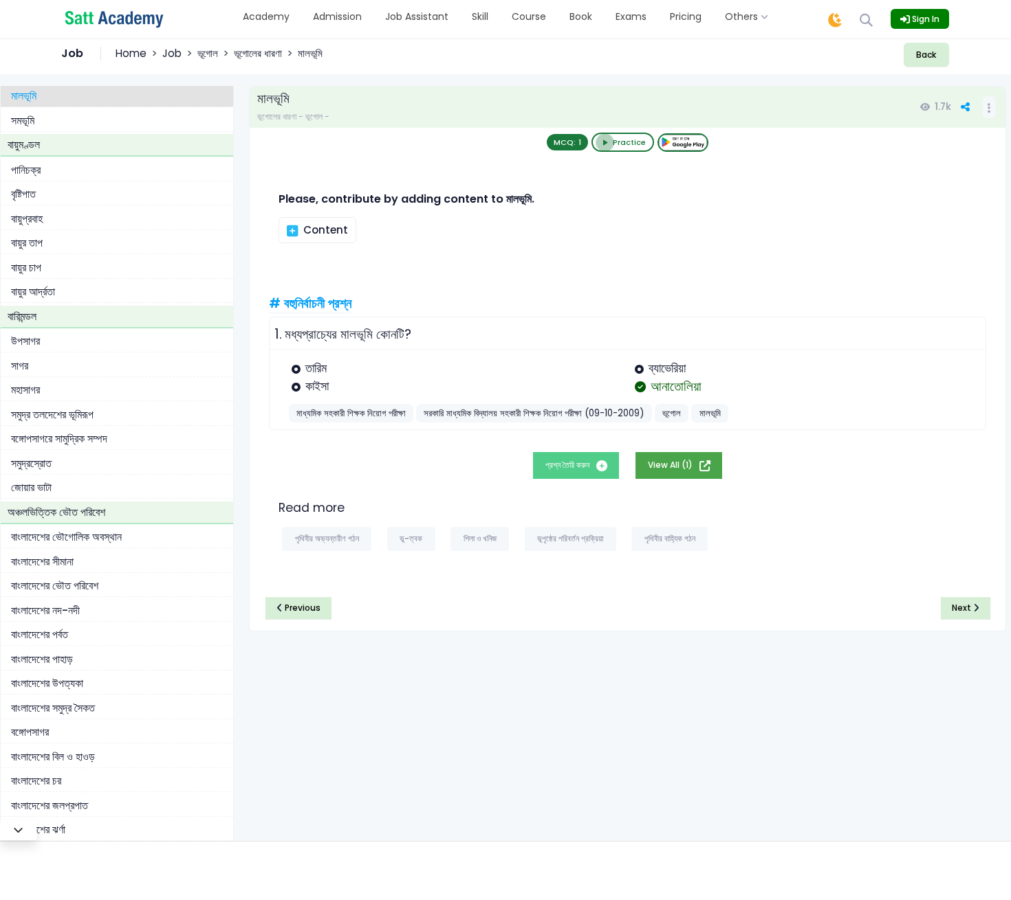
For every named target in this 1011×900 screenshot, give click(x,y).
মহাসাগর (25, 390)
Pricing (686, 16)
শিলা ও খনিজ (480, 538)
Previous (301, 608)
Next (962, 608)
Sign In (924, 19)
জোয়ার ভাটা (31, 488)
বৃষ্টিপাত (23, 195)
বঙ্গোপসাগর (30, 733)
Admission (337, 16)
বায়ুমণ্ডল (24, 145)
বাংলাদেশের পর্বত (39, 635)
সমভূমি (22, 120)
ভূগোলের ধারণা (258, 53)
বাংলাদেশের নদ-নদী (45, 610)
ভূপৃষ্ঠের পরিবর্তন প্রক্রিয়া (570, 538)
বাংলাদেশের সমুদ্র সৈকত (53, 708)
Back (926, 54)
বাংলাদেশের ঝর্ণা (38, 830)
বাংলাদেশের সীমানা (42, 562)
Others (743, 16)
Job (172, 53)
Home (131, 53)
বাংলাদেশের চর (36, 781)
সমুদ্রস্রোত (31, 463)
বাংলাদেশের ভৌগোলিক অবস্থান (66, 537)
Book (580, 16)
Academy (266, 16)
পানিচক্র (26, 170)
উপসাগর (25, 342)
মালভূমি (23, 96)
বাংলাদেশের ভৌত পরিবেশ (54, 586)
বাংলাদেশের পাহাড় (42, 659)
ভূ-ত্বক (411, 538)
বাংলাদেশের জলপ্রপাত (49, 805)
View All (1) (671, 465)
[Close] (18, 830)
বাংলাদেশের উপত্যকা (47, 684)
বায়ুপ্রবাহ (27, 219)
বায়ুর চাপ (26, 267)
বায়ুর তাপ (27, 243)
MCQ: (567, 142)
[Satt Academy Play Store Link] (682, 142)
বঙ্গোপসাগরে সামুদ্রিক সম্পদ (59, 439)
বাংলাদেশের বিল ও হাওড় (53, 757)
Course (529, 16)
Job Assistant (416, 16)
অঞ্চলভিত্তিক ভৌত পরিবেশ (56, 512)
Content (324, 230)
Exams (631, 16)
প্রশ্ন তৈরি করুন (568, 465)
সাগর (19, 366)
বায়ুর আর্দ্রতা (33, 292)
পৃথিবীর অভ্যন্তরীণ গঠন (327, 538)
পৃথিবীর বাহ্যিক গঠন (669, 538)
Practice (629, 142)
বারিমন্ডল (22, 316)
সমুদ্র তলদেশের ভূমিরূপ (52, 415)
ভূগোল (207, 53)
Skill (480, 16)
